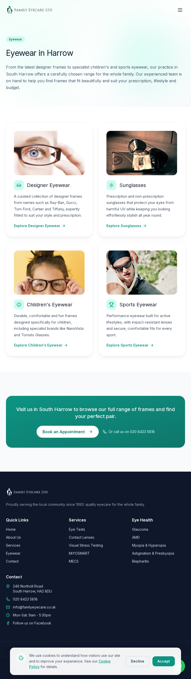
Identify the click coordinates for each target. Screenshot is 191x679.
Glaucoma (140, 529)
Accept (163, 661)
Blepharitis (140, 561)
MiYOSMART (79, 553)
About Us (13, 537)
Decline (137, 661)
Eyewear (13, 553)
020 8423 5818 (25, 599)
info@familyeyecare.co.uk (34, 607)
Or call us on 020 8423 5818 (132, 431)
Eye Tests (77, 529)
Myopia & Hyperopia (149, 545)
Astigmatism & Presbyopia (153, 553)
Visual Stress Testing (86, 545)
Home (11, 529)
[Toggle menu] (180, 10)
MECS (74, 561)
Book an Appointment (64, 431)
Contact (12, 561)
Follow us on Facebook (32, 623)
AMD (136, 537)
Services (13, 545)
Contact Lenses (81, 537)
